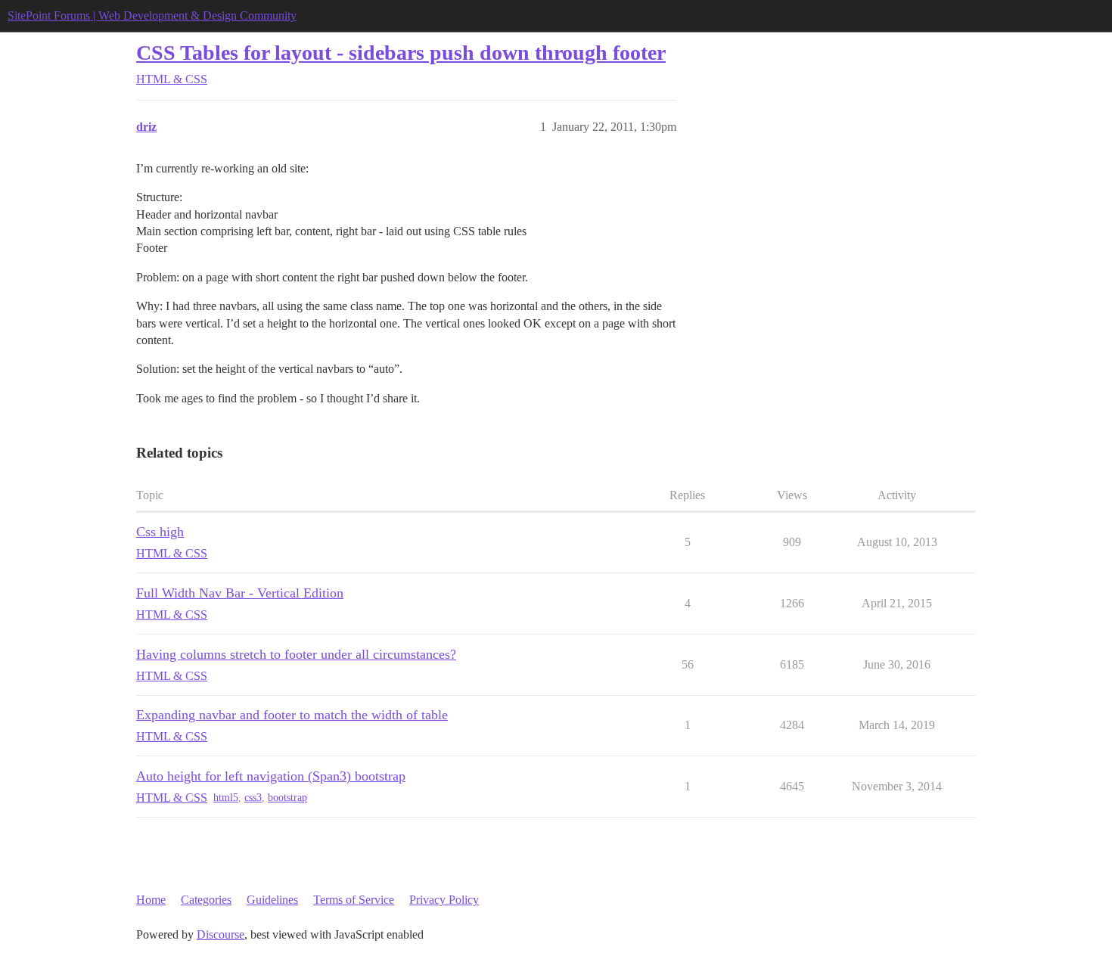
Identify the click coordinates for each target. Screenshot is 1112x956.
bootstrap (287, 797)
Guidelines (272, 899)
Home (151, 899)
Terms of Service (353, 899)
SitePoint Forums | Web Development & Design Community (152, 15)
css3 (253, 797)
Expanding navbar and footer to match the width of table (292, 714)
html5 (225, 797)
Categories (206, 899)
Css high (160, 531)
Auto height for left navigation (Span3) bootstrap (270, 776)
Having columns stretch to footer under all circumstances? (296, 654)
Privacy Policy (444, 899)
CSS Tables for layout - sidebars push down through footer (401, 52)
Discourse (220, 934)
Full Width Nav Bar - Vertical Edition (239, 593)
